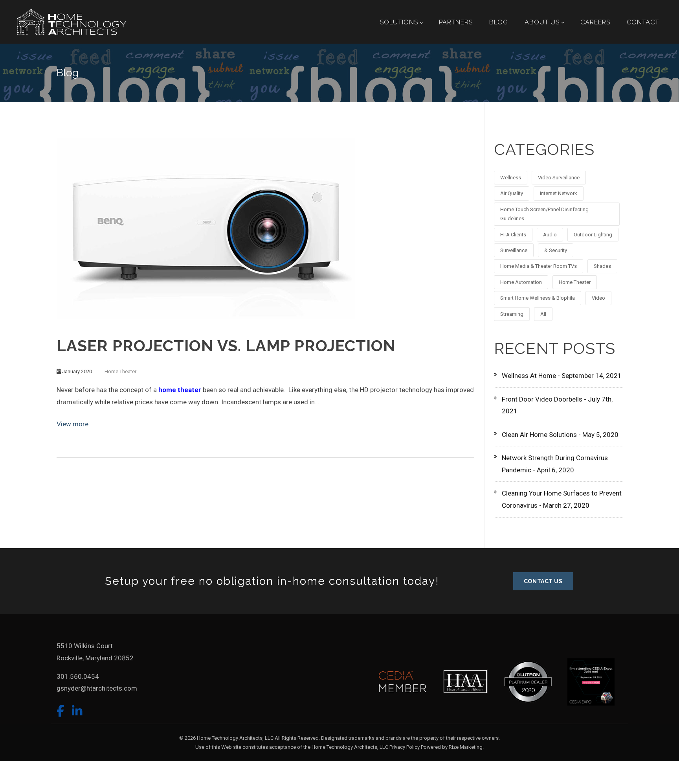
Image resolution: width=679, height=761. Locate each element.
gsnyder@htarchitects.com (97, 688)
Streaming (511, 314)
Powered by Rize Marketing (452, 747)
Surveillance (513, 250)
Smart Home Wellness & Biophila (537, 298)
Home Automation (521, 282)
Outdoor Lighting (593, 235)
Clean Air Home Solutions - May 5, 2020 (560, 435)
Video (598, 298)
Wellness (510, 178)
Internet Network (558, 193)
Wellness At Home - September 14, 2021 (562, 376)
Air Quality (511, 193)
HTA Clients (513, 235)
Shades (602, 266)
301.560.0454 (78, 676)
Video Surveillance (559, 178)
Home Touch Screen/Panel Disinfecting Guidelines (544, 213)
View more (72, 424)
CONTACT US (543, 581)
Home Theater (120, 371)
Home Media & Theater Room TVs (538, 266)
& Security (555, 250)
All (543, 314)
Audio (550, 235)
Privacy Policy (404, 747)
